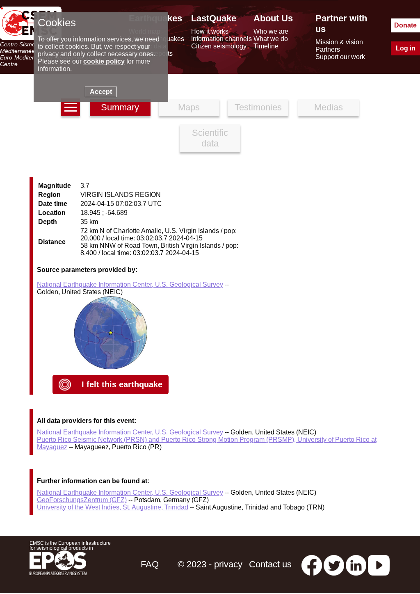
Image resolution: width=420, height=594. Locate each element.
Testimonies (258, 107)
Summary (120, 107)
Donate (405, 25)
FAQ (150, 564)
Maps (189, 107)
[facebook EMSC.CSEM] (311, 564)
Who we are (270, 31)
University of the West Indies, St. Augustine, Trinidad (112, 507)
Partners (327, 49)
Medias (328, 107)
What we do (270, 38)
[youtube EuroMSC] (379, 564)
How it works (209, 31)
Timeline (265, 46)
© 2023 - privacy (210, 564)
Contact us (270, 564)
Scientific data (210, 138)
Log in (405, 48)
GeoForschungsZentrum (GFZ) (82, 499)
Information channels (221, 38)
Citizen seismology (219, 46)
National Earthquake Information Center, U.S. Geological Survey (130, 284)
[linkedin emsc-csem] (356, 564)
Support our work (340, 56)
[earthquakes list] (70, 107)
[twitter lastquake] (334, 564)
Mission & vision (339, 42)
